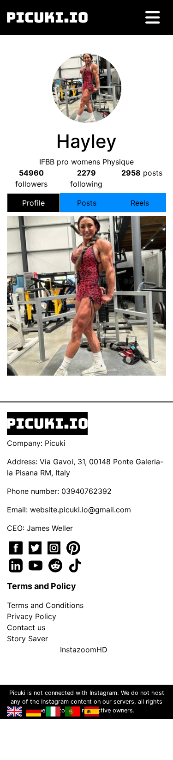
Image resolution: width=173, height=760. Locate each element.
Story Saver (27, 638)
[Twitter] (36, 547)
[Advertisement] (87, 283)
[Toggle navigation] (152, 17)
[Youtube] (37, 564)
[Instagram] (55, 547)
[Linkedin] (17, 564)
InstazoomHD (83, 649)
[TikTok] (75, 564)
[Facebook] (17, 547)
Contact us (26, 627)
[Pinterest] (73, 547)
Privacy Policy (31, 616)
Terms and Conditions (45, 605)
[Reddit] (56, 564)
